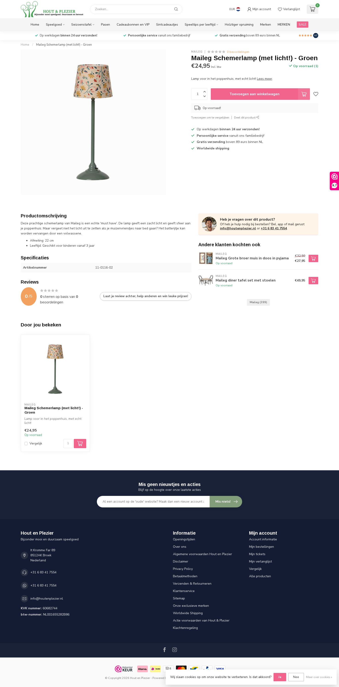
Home (35, 24)
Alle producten (260, 576)
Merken (265, 24)
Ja (279, 677)
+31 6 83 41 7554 (274, 228)
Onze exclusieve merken (191, 606)
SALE (302, 24)
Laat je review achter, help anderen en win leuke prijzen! (145, 296)
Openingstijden (184, 539)
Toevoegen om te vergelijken (210, 117)
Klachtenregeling (185, 628)
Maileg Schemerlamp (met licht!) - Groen (64, 45)
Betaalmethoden (185, 576)
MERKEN (284, 24)
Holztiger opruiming (239, 24)
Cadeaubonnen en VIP (133, 24)
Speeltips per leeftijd (200, 24)
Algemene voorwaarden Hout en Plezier (202, 554)
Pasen (105, 24)
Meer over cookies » (319, 677)
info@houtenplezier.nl (238, 228)
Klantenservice (184, 591)
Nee (296, 677)
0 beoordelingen (238, 52)
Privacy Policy (183, 569)
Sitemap (179, 598)
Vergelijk (36, 443)
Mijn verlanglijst (260, 561)
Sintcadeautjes (167, 24)
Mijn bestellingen (261, 547)
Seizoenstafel (81, 24)
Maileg (196, 51)
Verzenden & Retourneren (192, 583)
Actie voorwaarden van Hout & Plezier (201, 620)
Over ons (179, 547)
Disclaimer (180, 561)
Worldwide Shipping (188, 613)
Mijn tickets (257, 554)
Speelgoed (54, 24)
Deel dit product (245, 117)
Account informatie (263, 539)
